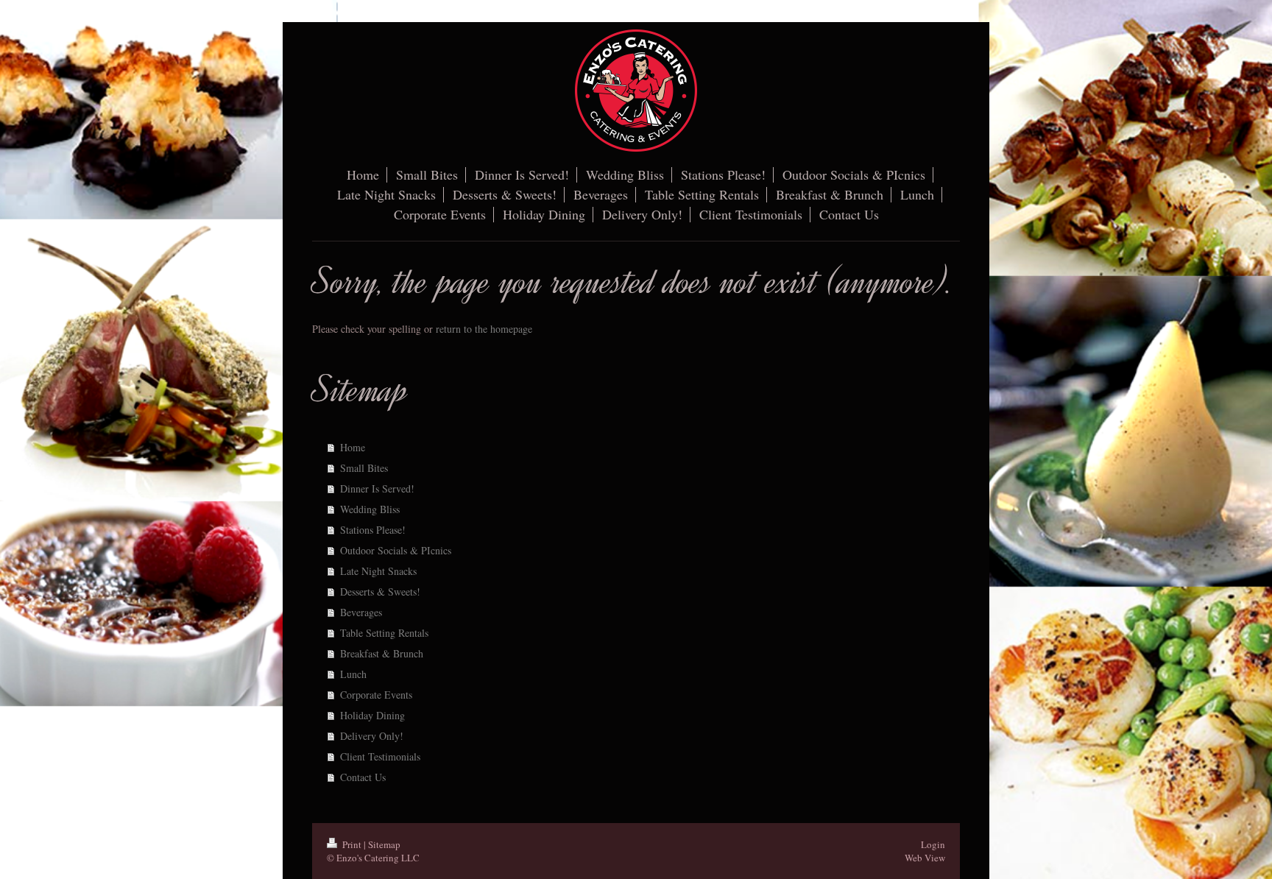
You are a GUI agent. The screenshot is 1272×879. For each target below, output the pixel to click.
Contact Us (363, 777)
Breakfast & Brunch (381, 653)
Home (352, 447)
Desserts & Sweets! (380, 592)
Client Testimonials (380, 756)
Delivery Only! (371, 736)
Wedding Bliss (370, 509)
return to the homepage (484, 329)
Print (352, 844)
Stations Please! (373, 530)
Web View (925, 857)
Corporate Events (376, 695)
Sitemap (384, 844)
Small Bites (364, 468)
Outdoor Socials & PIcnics (395, 550)
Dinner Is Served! (377, 488)
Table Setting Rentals (384, 633)
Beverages (361, 612)
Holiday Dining (372, 715)
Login (933, 844)
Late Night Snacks (378, 571)
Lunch (353, 674)
